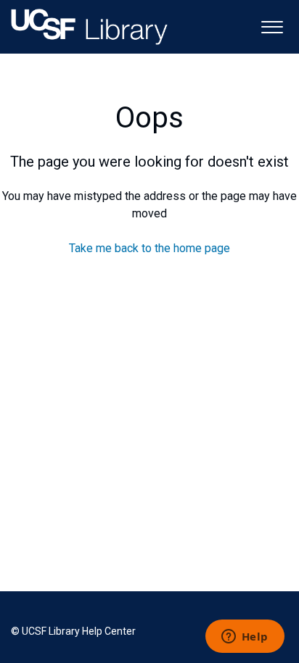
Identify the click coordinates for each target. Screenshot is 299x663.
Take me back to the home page (149, 248)
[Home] (89, 27)
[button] (271, 26)
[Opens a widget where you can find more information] (244, 638)
